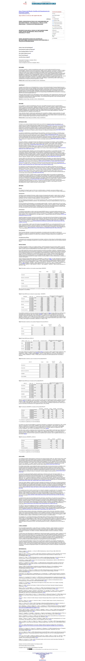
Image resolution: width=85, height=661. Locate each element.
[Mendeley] (53, 35)
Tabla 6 (37, 352)
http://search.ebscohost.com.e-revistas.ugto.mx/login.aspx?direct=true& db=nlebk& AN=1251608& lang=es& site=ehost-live (41, 625)
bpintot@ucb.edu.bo (42, 660)
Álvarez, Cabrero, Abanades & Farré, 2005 (51, 134)
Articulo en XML (56, 20)
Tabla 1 (50, 258)
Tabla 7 (24, 400)
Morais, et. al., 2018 (56, 494)
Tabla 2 (51, 259)
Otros (55, 35)
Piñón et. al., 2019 (31, 148)
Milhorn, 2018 (53, 138)
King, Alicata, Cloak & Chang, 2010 (38, 172)
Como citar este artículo (58, 23)
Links (29, 555)
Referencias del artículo (58, 22)
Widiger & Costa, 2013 (58, 227)
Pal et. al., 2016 (26, 148)
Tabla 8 (47, 428)
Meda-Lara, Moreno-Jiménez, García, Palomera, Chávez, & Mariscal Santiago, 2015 (37, 503)
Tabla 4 (40, 313)
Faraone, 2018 (51, 494)
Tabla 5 (41, 351)
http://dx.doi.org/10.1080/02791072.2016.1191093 (28, 607)
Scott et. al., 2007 (25, 170)
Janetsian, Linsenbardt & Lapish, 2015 (28, 164)
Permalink (55, 38)
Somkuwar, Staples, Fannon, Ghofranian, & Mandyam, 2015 (44, 164)
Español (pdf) (56, 18)
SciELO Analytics (57, 15)
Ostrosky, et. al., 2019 (27, 215)
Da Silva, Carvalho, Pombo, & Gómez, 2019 (37, 144)
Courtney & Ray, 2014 (31, 494)
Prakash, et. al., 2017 (59, 138)
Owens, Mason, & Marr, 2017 (60, 129)
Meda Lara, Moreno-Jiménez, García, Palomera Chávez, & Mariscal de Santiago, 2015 (41, 227)
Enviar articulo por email (58, 28)
